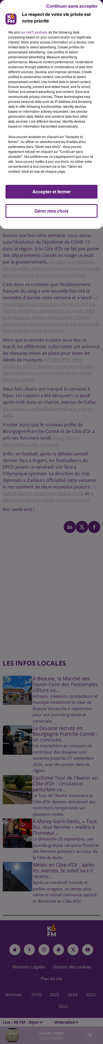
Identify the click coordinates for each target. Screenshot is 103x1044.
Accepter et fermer (51, 191)
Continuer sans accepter (72, 6)
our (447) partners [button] (34, 32)
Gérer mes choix (52, 211)
